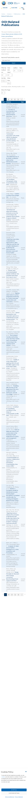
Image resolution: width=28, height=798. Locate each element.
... (21, 99)
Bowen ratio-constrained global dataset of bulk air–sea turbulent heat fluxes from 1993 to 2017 (12, 274)
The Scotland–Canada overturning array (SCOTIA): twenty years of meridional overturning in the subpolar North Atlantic (12, 340)
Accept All (14, 789)
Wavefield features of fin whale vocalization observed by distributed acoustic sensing (12, 160)
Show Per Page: (5, 90)
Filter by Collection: (3, 70)
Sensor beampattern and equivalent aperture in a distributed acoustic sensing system (13, 316)
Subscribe (5, 7)
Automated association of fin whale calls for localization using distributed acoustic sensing (12, 137)
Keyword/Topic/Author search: (10, 57)
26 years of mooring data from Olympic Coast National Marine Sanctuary (11, 113)
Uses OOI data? (9, 70)
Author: (15, 68)
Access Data (14, 7)
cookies (3, 777)
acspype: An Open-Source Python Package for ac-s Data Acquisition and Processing (12, 549)
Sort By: (3, 78)
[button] (26, 771)
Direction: (8, 79)
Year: (20, 68)
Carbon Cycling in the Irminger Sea (12, 195)
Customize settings (14, 793)
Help (22, 7)
